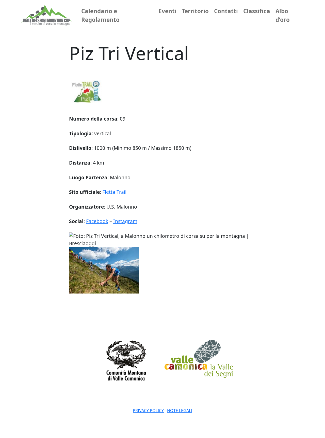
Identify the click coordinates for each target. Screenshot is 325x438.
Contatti (226, 11)
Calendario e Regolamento (100, 15)
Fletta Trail (114, 191)
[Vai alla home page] (47, 15)
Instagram (125, 221)
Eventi (167, 11)
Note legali (179, 410)
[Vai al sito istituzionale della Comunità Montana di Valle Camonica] (126, 360)
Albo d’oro (282, 15)
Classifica (256, 11)
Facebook (97, 221)
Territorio (195, 11)
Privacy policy (148, 410)
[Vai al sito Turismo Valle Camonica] (199, 358)
